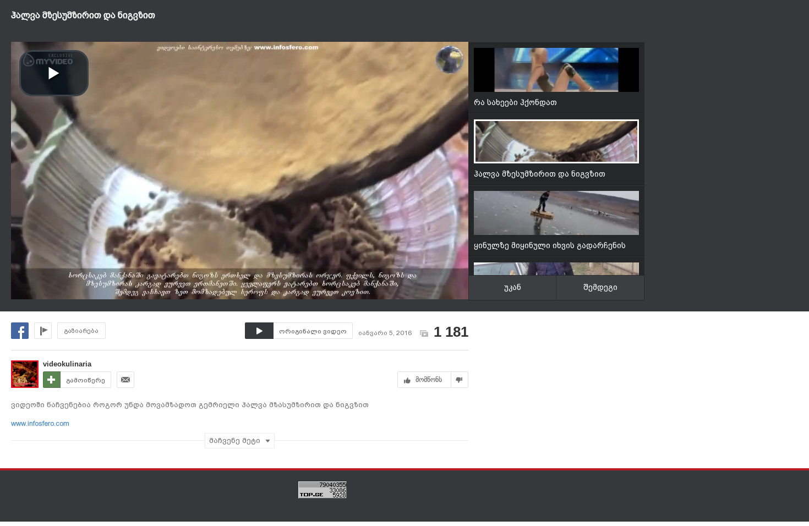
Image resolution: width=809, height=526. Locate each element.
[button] (54, 73)
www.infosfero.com (40, 423)
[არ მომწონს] (459, 379)
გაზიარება (81, 331)
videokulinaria (67, 364)
